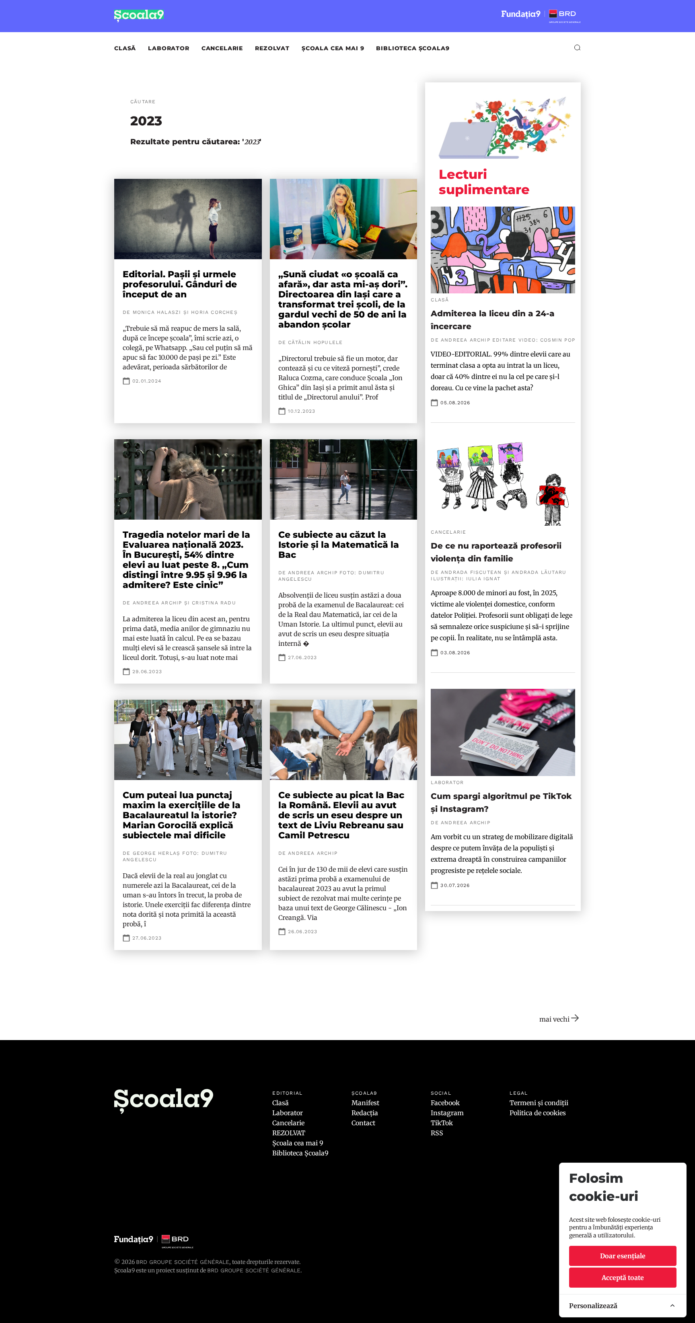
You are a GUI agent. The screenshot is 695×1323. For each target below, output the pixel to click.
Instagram (447, 1113)
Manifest (365, 1103)
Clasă (125, 48)
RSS (437, 1133)
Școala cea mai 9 (333, 48)
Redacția (365, 1113)
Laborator (168, 48)
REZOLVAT (272, 48)
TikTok (442, 1123)
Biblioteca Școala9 (412, 48)
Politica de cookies (538, 1113)
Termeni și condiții (539, 1103)
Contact (363, 1123)
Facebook (445, 1103)
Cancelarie (222, 48)
